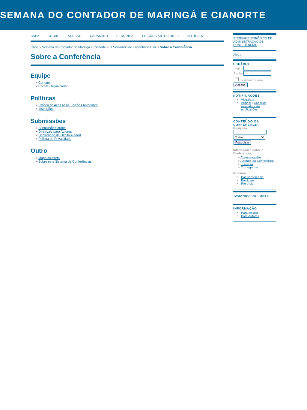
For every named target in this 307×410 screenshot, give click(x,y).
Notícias (195, 36)
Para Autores (250, 216)
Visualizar (247, 99)
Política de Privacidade (54, 138)
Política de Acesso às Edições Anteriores (68, 105)
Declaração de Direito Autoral (59, 135)
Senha (238, 73)
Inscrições (46, 108)
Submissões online (52, 128)
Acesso (75, 36)
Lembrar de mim (251, 80)
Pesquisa (124, 36)
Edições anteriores (160, 36)
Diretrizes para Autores (55, 131)
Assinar (246, 102)
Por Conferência (252, 177)
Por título (247, 183)
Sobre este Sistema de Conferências (65, 161)
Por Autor (247, 180)
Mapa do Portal (49, 158)
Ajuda (237, 54)
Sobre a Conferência (176, 47)
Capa (35, 36)
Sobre (53, 36)
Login (237, 68)
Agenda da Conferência (257, 160)
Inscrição (247, 164)
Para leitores (249, 212)
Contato (44, 82)
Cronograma (249, 167)
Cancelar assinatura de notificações (253, 106)
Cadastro (99, 36)
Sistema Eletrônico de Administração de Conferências (252, 42)
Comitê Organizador (53, 86)
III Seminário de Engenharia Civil (132, 47)
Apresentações (250, 157)
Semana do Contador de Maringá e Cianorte (74, 47)
